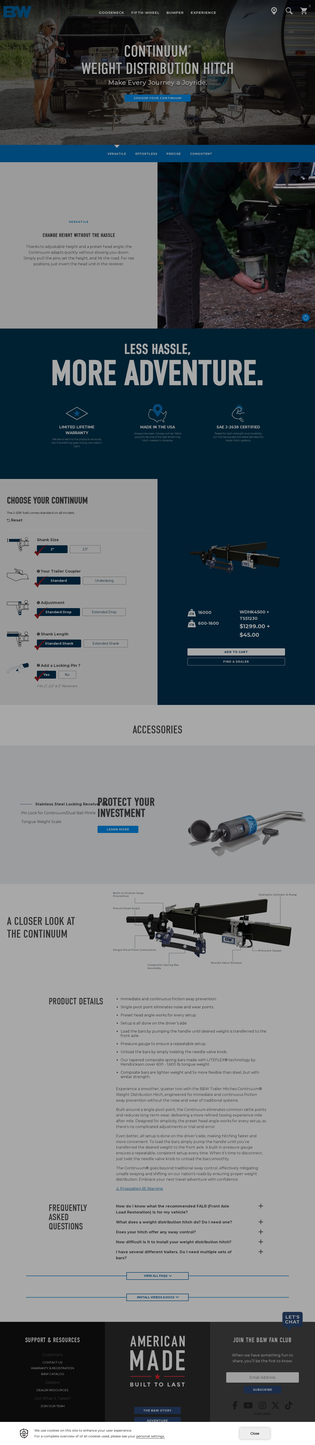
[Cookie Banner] (157, 1433)
